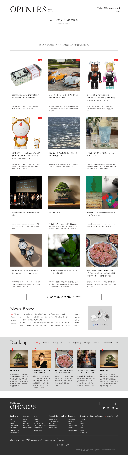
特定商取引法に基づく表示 (17, 440)
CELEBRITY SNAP (15, 430)
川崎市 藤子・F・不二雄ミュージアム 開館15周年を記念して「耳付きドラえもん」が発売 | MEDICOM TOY (26, 155)
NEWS (12, 423)
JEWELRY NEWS (54, 421)
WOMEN (12, 421)
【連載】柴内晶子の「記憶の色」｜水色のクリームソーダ (101, 154)
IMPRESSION (38, 427)
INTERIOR (71, 421)
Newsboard (107, 343)
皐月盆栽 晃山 (54, 212)
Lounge (96, 343)
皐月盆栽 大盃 (104, 370)
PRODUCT (71, 423)
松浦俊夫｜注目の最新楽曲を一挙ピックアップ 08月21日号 (63, 154)
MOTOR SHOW (38, 423)
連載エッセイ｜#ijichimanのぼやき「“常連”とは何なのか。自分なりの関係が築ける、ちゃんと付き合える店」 (101, 273)
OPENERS (28, 9)
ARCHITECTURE (73, 425)
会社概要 (28, 439)
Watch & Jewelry (74, 343)
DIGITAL (70, 427)
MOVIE (82, 423)
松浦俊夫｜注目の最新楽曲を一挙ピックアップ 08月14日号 (101, 213)
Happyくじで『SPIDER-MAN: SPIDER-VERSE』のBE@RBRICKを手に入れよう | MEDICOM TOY (101, 97)
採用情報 (61, 440)
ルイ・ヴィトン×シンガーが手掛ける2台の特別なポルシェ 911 (63, 96)
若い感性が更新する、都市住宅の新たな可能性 (26, 213)
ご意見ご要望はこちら (49, 440)
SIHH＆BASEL (53, 425)
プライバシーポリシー (62, 439)
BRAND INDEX (14, 432)
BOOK (82, 430)
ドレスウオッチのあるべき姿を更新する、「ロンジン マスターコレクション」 (25, 271)
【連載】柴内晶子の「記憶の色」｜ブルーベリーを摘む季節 (63, 271)
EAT (81, 421)
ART (81, 425)
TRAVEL (82, 419)
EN (52, 11)
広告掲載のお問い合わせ (34, 440)
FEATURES (13, 427)
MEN (11, 419)
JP (49, 11)
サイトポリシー (45, 439)
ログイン (12, 439)
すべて (37, 343)
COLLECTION (14, 425)
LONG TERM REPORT (40, 425)
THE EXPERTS (27, 425)
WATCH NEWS (53, 419)
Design (87, 343)
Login (118, 11)
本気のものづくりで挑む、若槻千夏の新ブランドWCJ (41, 371)
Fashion (46, 343)
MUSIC (82, 427)
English (67, 445)
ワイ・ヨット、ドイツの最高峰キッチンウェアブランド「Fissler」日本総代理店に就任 (86, 371)
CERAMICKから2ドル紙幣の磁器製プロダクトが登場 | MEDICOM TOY (26, 96)
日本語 (61, 445)
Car (62, 343)
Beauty (55, 343)
